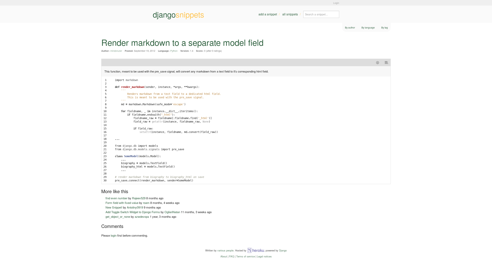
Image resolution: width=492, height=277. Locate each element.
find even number (116, 198)
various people (225, 250)
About (223, 256)
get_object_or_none (118, 216)
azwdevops (142, 216)
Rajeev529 (138, 198)
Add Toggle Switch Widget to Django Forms (133, 212)
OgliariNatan (172, 212)
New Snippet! (114, 207)
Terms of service (245, 256)
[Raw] (386, 62)
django (178, 14)
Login (336, 2)
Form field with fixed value (122, 203)
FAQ (231, 256)
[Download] (377, 62)
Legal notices (264, 256)
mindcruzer (116, 50)
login (113, 235)
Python (174, 50)
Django (283, 250)
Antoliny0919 (135, 207)
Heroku (256, 250)
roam (146, 203)
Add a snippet (267, 14)
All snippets (290, 14)
